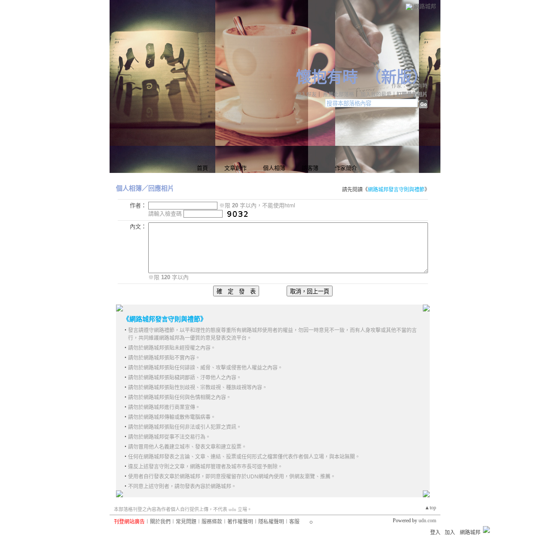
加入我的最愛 (376, 95)
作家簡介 (346, 168)
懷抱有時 (327, 77)
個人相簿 (274, 168)
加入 (450, 533)
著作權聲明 (240, 522)
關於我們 (160, 522)
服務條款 (212, 522)
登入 (435, 533)
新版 (396, 77)
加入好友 (306, 95)
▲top (430, 508)
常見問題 (186, 522)
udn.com (427, 520)
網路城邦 (425, 6)
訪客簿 (310, 168)
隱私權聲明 (271, 522)
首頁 (202, 168)
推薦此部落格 (338, 95)
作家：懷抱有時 (409, 86)
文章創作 (235, 168)
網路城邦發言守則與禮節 (396, 190)
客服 (294, 522)
